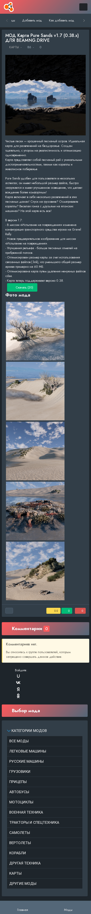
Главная (22, 910)
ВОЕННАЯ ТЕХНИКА (26, 812)
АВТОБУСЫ (19, 792)
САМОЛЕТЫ (19, 832)
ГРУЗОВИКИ (19, 771)
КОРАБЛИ (17, 853)
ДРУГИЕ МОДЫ (22, 883)
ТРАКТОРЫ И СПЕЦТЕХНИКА (34, 822)
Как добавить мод (61, 20)
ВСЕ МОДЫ (19, 741)
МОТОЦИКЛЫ (21, 802)
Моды (68, 910)
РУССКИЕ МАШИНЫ (26, 761)
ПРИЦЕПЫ (18, 781)
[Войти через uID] (18, 676)
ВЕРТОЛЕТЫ (20, 843)
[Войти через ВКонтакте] (18, 682)
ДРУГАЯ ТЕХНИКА (25, 863)
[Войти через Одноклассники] (18, 696)
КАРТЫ (13, 47)
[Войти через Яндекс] (18, 689)
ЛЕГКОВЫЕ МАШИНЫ (27, 751)
